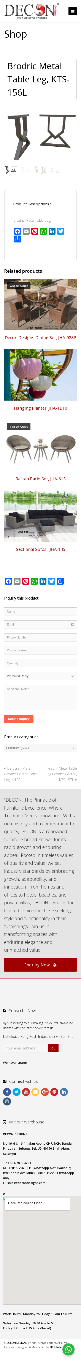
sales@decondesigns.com (26, 1183)
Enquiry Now (37, 965)
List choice (11, 1036)
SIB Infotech (57, 1347)
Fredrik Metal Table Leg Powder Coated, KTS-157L (61, 774)
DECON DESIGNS (17, 1343)
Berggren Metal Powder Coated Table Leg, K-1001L (21, 774)
